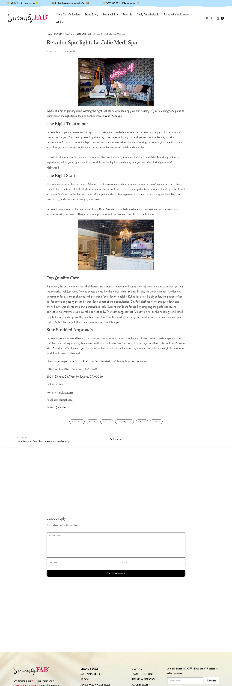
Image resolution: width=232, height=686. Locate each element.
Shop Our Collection (68, 14)
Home (49, 33)
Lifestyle (92, 421)
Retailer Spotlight (124, 421)
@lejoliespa (66, 392)
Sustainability (110, 14)
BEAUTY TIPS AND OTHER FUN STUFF (73, 33)
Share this (117, 439)
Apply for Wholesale (148, 14)
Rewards (127, 14)
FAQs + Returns (142, 674)
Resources (106, 421)
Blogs (84, 679)
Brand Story (91, 14)
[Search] (212, 18)
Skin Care (156, 421)
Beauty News (77, 421)
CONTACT (138, 668)
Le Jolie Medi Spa (111, 116)
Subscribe (211, 680)
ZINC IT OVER (82, 361)
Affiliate (60, 22)
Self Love (142, 421)
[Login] (207, 18)
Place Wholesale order (176, 14)
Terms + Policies (143, 679)
